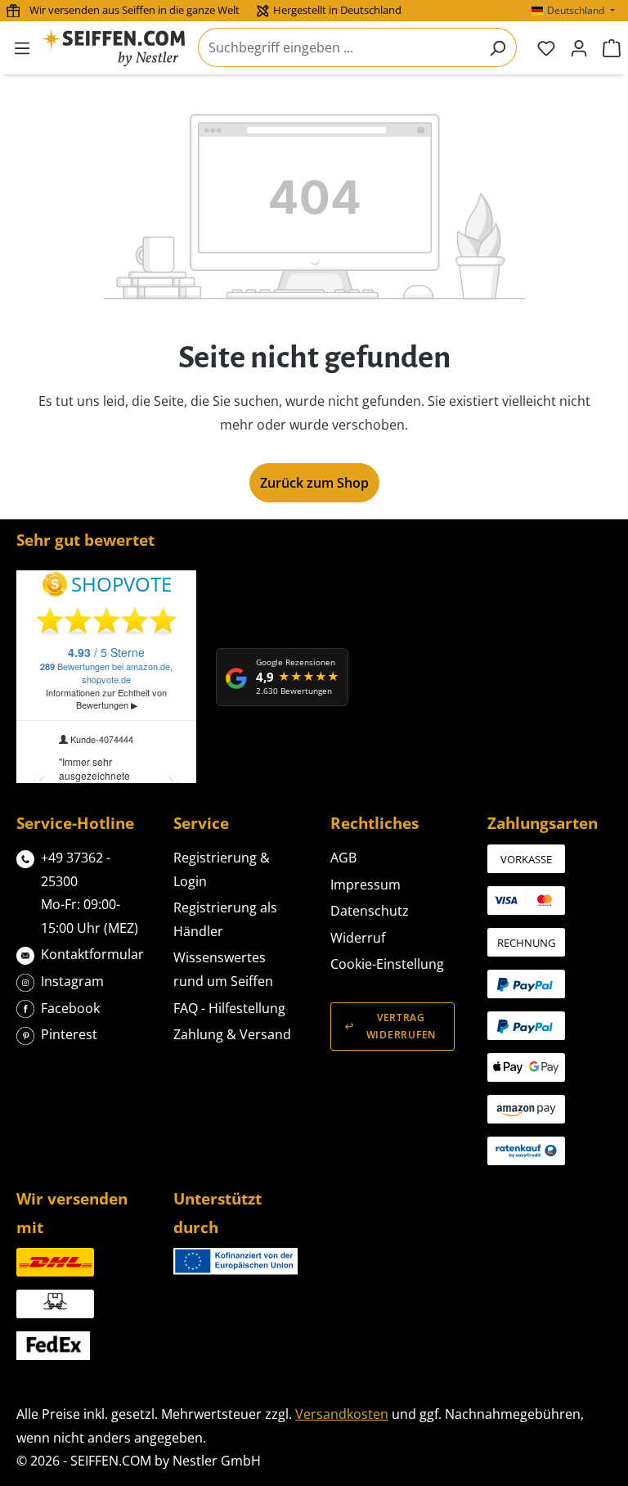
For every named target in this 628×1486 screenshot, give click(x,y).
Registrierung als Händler (225, 919)
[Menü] (22, 47)
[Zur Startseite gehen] (113, 47)
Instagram (72, 981)
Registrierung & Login (221, 869)
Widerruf (357, 938)
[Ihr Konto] (579, 47)
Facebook (70, 1008)
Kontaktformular (92, 954)
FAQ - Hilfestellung (229, 1008)
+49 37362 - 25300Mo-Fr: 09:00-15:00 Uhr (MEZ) (89, 893)
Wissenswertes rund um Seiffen (223, 969)
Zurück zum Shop (314, 483)
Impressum (365, 885)
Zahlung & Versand (232, 1034)
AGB (343, 858)
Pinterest (69, 1034)
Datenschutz (369, 911)
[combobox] (338, 47)
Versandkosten (341, 1414)
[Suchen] (497, 47)
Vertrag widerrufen (401, 1026)
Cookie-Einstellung (387, 964)
